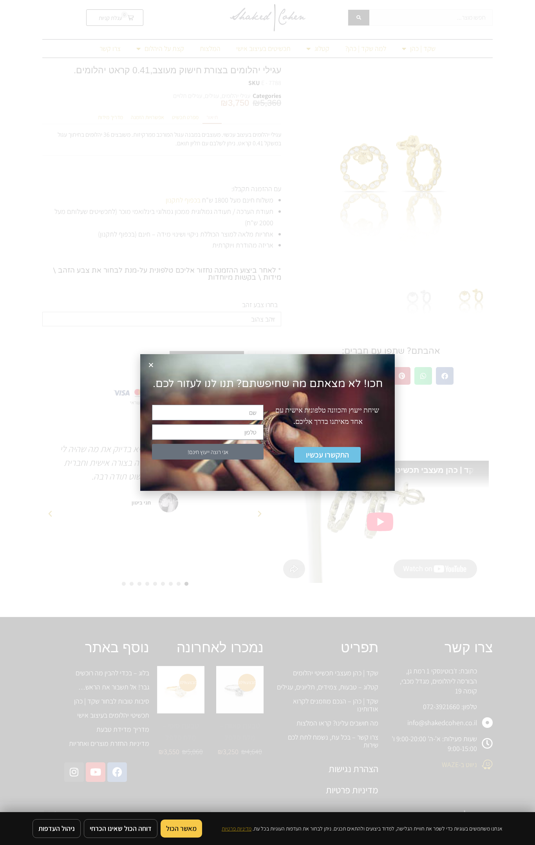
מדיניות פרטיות (236, 828)
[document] (267, 422)
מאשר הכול (181, 828)
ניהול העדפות (56, 828)
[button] (151, 365)
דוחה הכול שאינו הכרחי (121, 828)
